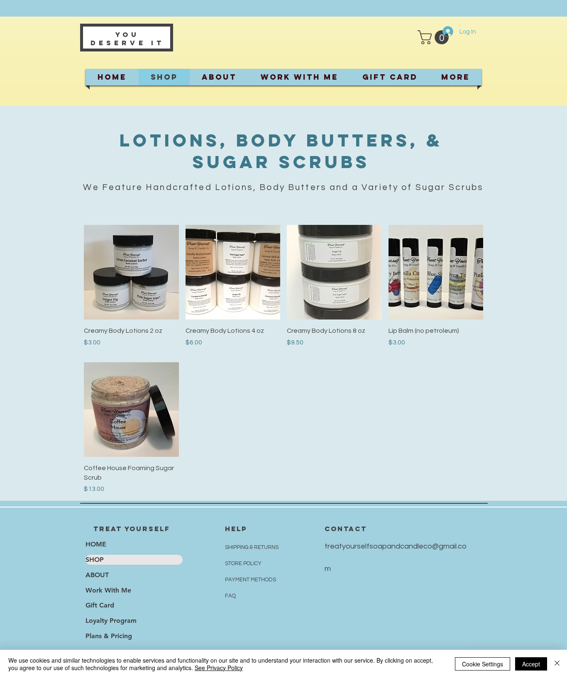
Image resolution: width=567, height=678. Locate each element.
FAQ (230, 596)
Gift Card (100, 605)
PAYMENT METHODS (250, 580)
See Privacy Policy (219, 667)
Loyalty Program (111, 620)
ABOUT (97, 575)
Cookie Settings (482, 664)
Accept (531, 664)
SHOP (95, 559)
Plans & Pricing (109, 636)
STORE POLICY (244, 563)
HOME (96, 544)
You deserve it (127, 38)
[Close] (557, 663)
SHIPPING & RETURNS (252, 547)
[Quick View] (131, 272)
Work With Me (108, 590)
